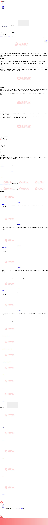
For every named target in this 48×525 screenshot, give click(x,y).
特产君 (1, 36)
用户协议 (3, 505)
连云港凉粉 (3, 204)
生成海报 (12, 171)
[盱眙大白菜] (10, 267)
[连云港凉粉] (10, 202)
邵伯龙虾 (3, 290)
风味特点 (46, 41)
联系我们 (3, 507)
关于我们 (3, 504)
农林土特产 (19, 202)
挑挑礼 (18, 508)
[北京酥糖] (9, 456)
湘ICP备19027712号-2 (11, 508)
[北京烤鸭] (9, 474)
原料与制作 (46, 40)
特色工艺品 (3, 7)
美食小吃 (3, 6)
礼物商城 (3, 8)
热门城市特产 (22, 508)
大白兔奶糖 (3, 494)
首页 (2, 3)
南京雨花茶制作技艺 (4, 247)
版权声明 (3, 506)
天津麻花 (3, 427)
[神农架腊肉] (9, 438)
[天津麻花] (9, 420)
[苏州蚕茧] (10, 310)
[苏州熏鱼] (10, 224)
